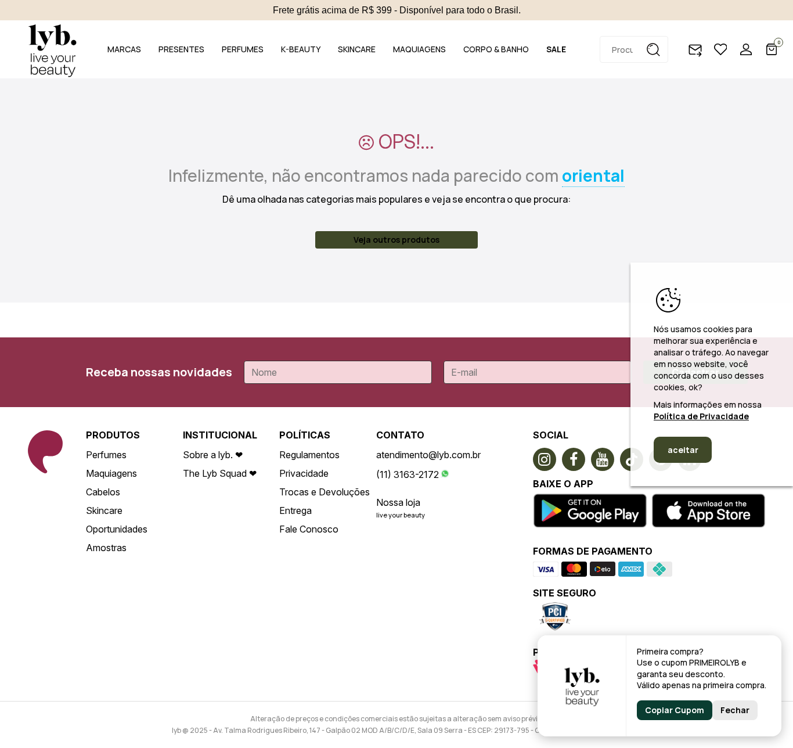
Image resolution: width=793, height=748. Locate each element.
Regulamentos (309, 455)
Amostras (106, 547)
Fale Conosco (308, 529)
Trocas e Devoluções (324, 492)
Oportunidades (116, 529)
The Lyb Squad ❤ (220, 473)
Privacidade (304, 473)
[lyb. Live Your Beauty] (52, 49)
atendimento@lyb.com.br (428, 455)
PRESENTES (181, 49)
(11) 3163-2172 (407, 474)
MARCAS (124, 49)
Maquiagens (111, 473)
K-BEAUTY (300, 49)
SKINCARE (357, 49)
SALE (556, 49)
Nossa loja (398, 502)
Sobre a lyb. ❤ (213, 455)
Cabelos (103, 492)
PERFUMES (243, 49)
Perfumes (106, 455)
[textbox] (634, 49)
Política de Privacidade (701, 416)
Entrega (295, 510)
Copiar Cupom (674, 709)
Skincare (104, 510)
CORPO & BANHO (496, 49)
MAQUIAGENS (419, 49)
